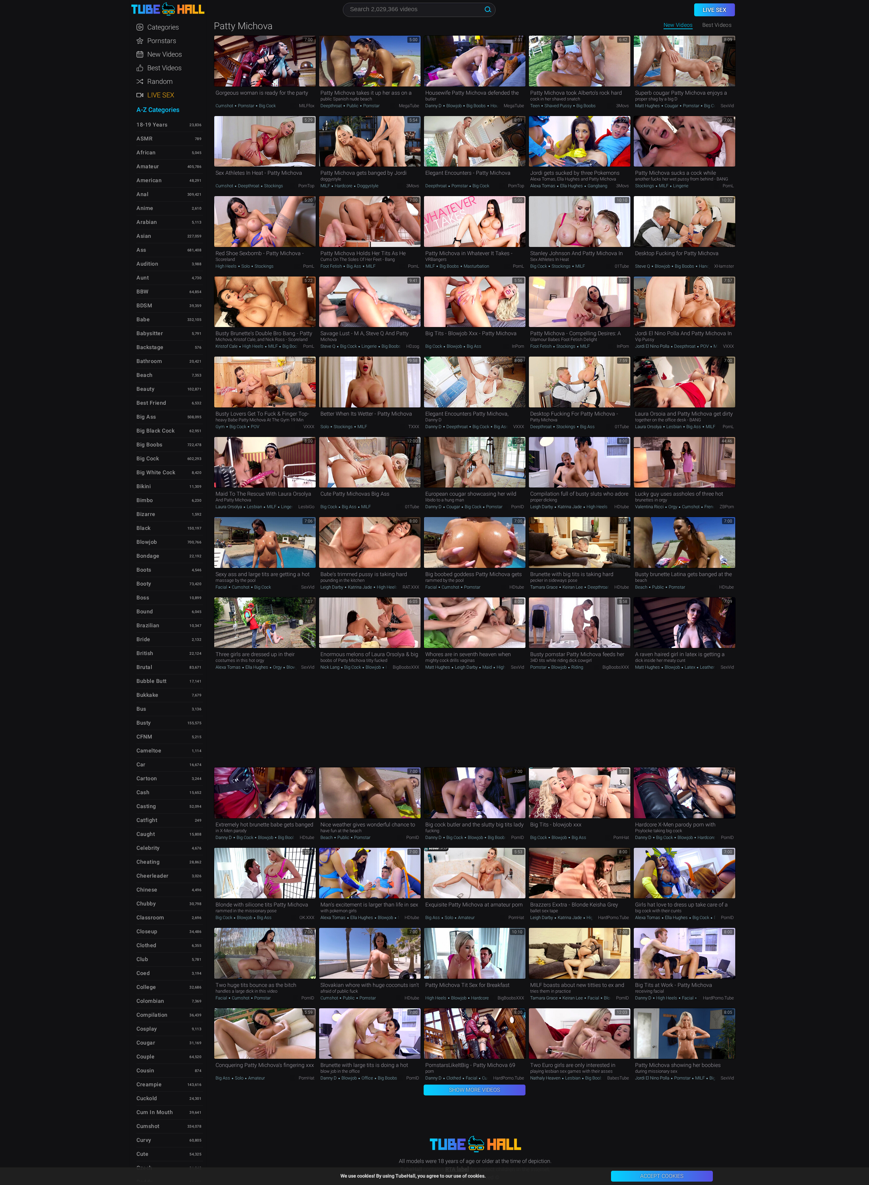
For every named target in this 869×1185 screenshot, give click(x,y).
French (710, 506)
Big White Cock (155, 472)
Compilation (152, 1015)
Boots (143, 570)
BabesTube (618, 1078)
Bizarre (145, 514)
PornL (728, 185)
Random (160, 81)
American (149, 180)
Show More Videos (474, 1090)
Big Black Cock (155, 430)
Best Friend (151, 403)
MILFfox (306, 105)
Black (143, 528)
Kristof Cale (227, 346)
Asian (143, 236)
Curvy (143, 1140)
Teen (535, 105)
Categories (163, 27)
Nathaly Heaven (545, 1078)
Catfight (146, 820)
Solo (245, 266)
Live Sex (160, 95)
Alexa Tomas (543, 185)
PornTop (306, 185)
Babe (143, 319)
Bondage (148, 556)
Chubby (146, 903)
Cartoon (146, 778)
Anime (144, 208)
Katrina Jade (570, 506)
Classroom (150, 917)
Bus (141, 709)
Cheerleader (152, 876)
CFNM (144, 736)
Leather (707, 667)
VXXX (728, 346)
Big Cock (267, 105)
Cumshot (225, 105)
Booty (143, 583)
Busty (143, 723)
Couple (145, 1056)
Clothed (453, 1078)
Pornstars (161, 41)
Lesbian (674, 426)
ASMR (144, 138)
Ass (141, 250)
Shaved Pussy (558, 105)
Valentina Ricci (650, 506)
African (146, 152)
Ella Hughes (571, 185)
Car (141, 764)
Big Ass (354, 266)
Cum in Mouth (154, 1112)
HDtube (621, 506)
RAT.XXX (411, 587)
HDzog (412, 346)
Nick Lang (330, 667)
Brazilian (148, 625)
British (144, 653)
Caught (145, 834)
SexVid (727, 105)
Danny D (434, 105)
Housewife (500, 105)
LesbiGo (306, 506)
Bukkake (147, 695)
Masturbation (476, 266)
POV (704, 346)
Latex (690, 667)
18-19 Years (152, 124)
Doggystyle (367, 185)
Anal (142, 194)
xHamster (724, 266)
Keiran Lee (572, 587)
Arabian (146, 222)
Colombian (150, 1001)
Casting (146, 806)
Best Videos (164, 68)
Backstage (150, 347)
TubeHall (167, 9)
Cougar (671, 105)
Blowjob (454, 105)
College (146, 987)
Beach (641, 587)
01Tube (622, 266)
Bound (144, 611)
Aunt (142, 277)
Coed (143, 973)
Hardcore (343, 185)
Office (367, 1078)
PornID (517, 506)
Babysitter (149, 333)
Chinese (147, 889)
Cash (142, 792)
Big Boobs (476, 105)
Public (352, 105)
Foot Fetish (331, 266)
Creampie (149, 1084)
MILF (325, 185)
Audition (147, 264)
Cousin (145, 1070)
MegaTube (409, 105)
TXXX (413, 426)
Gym (221, 426)
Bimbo (144, 500)
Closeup (147, 931)
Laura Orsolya (649, 426)
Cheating (148, 862)
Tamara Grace (544, 587)
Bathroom (149, 361)
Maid (487, 667)
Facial (222, 587)
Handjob (706, 266)
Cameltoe (148, 750)
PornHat (621, 837)
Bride (143, 639)
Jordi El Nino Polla (652, 346)
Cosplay (146, 1029)
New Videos (678, 25)
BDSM (144, 305)
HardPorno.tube (613, 917)
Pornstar (246, 105)
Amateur (466, 917)
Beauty (145, 389)
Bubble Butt (151, 681)
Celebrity (148, 848)
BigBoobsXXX (406, 667)
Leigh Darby (542, 506)
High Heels (227, 266)
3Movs (622, 105)
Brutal (144, 667)
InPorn (518, 346)
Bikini (143, 486)
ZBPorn (727, 506)
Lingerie (680, 185)
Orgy (672, 506)
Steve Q (643, 266)
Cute (142, 1154)
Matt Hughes (648, 105)
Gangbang (597, 185)
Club (142, 959)
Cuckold (146, 1098)
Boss (142, 597)
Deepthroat (331, 105)
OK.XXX (306, 917)
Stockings (273, 185)
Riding (576, 667)
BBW (142, 291)
